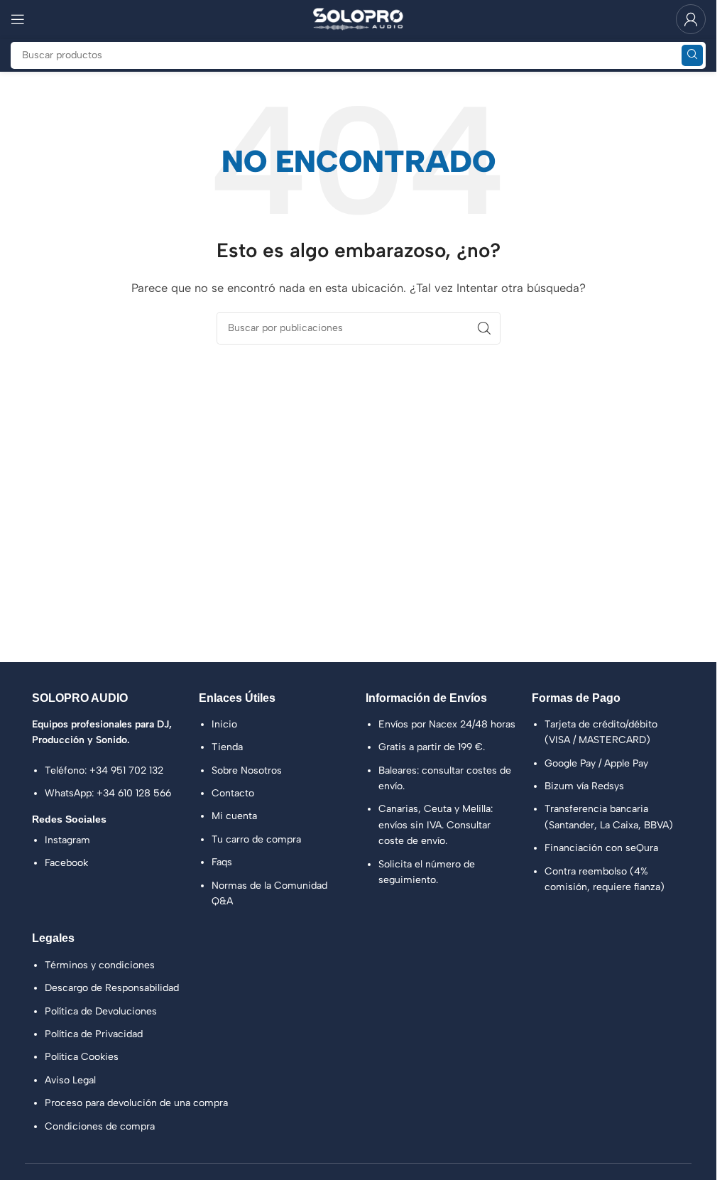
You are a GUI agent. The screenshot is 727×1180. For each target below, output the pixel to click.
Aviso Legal (70, 1080)
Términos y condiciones (100, 965)
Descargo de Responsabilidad (112, 988)
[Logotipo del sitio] (358, 18)
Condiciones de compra (100, 1126)
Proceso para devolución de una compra (136, 1103)
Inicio (224, 724)
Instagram (67, 840)
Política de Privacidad (94, 1034)
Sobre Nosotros (247, 770)
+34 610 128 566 (134, 793)
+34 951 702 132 (126, 770)
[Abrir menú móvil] (18, 19)
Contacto (233, 793)
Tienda (227, 747)
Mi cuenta (234, 816)
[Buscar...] (692, 55)
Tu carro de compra (256, 839)
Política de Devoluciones (101, 1011)
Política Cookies (82, 1057)
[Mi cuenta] (691, 19)
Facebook (66, 863)
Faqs (222, 862)
